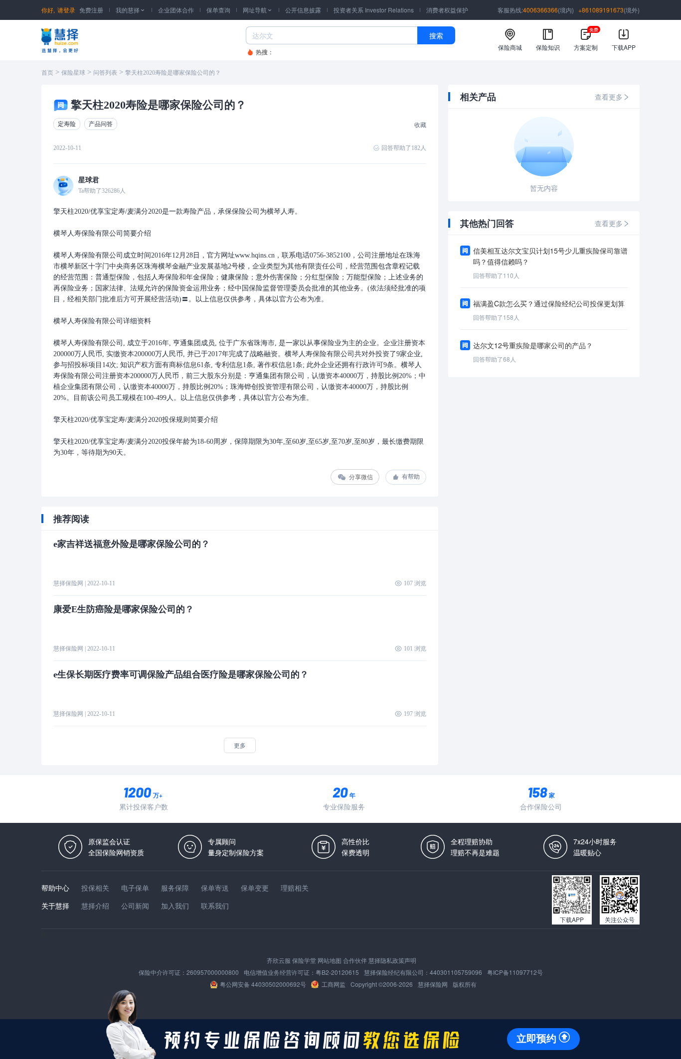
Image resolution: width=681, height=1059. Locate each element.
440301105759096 (456, 972)
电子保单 (135, 888)
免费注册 (91, 9)
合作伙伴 (355, 960)
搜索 (436, 35)
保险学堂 (304, 960)
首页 (47, 72)
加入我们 (175, 906)
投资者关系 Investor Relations (374, 9)
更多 (240, 745)
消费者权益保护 (447, 9)
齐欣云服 (279, 960)
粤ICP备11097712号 (515, 972)
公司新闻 (135, 906)
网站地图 (329, 960)
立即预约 (536, 1038)
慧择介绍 (95, 906)
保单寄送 (215, 888)
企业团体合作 (176, 9)
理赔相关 (295, 888)
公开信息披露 (303, 9)
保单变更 (255, 888)
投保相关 (95, 888)
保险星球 (73, 72)
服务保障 (175, 888)
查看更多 (609, 96)
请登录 (66, 9)
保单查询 (218, 9)
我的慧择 (131, 9)
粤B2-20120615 (337, 972)
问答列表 (105, 72)
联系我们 (215, 906)
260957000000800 (212, 972)
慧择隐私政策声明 (392, 960)
